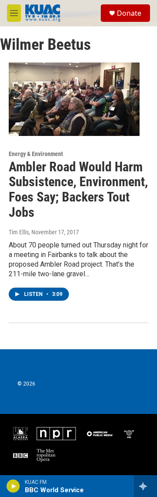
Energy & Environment (36, 153)
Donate (129, 13)
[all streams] (145, 486)
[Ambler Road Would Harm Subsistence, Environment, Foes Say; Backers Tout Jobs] (74, 99)
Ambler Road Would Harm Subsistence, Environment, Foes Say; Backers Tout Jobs (78, 189)
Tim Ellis (19, 232)
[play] (13, 486)
